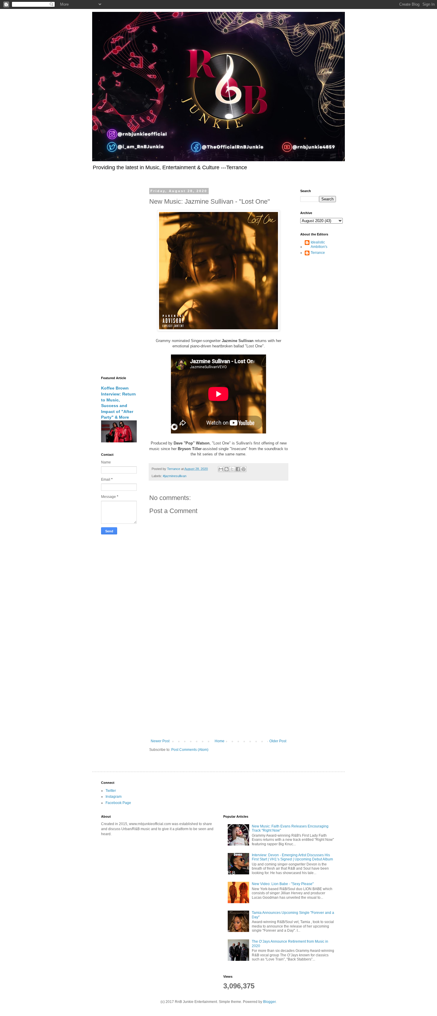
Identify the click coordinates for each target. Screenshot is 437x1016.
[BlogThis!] (226, 469)
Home (219, 741)
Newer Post (160, 741)
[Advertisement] (218, 690)
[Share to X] (232, 469)
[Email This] (221, 469)
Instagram (114, 797)
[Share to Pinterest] (243, 469)
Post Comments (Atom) (189, 750)
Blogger (269, 1002)
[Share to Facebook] (238, 469)
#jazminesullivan (174, 476)
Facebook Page (118, 803)
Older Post (277, 741)
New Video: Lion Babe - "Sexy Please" (283, 884)
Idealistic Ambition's (319, 244)
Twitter (111, 791)
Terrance (318, 253)
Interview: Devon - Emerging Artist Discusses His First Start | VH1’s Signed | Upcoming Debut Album (292, 857)
